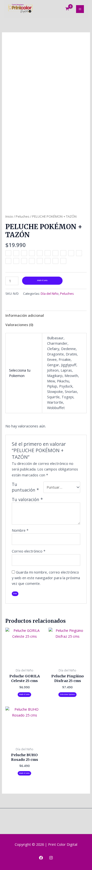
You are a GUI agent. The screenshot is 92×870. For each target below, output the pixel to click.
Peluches (22, 216)
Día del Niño (50, 293)
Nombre (20, 530)
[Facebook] (41, 858)
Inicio (9, 216)
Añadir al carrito (42, 280)
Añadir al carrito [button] (24, 694)
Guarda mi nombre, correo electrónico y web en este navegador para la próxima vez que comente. (46, 578)
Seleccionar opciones (67, 694)
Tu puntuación (25, 487)
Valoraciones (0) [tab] (19, 324)
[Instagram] (51, 858)
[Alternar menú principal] (80, 9)
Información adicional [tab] (24, 315)
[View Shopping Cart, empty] (67, 9)
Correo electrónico (28, 551)
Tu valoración (27, 499)
